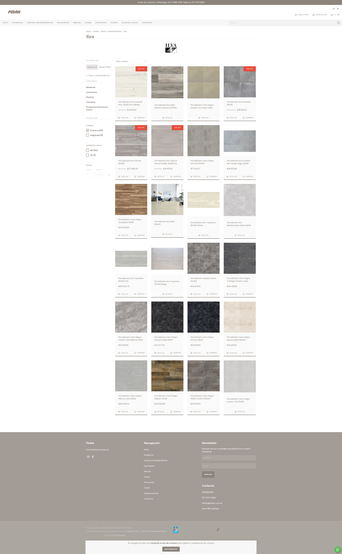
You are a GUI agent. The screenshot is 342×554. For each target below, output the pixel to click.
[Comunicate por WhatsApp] (338, 550)
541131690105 (207, 492)
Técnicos (90, 102)
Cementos (91, 92)
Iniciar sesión (321, 15)
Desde (88, 170)
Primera (91, 67)
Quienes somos (130, 22)
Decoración (63, 22)
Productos (17, 22)
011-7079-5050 (209, 497)
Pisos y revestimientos (111, 31)
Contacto (147, 22)
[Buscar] (338, 22)
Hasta (99, 170)
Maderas (90, 87)
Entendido (171, 549)
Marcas (77, 22)
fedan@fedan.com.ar (212, 503)
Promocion (101, 22)
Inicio (5, 22)
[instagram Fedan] (334, 9)
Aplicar (109, 175)
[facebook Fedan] (337, 9)
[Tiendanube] (115, 536)
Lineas (88, 22)
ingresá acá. (133, 531)
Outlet (114, 22)
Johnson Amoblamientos (40, 22)
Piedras (90, 97)
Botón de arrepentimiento (154, 531)
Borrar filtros (105, 67)
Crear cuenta (303, 15)
